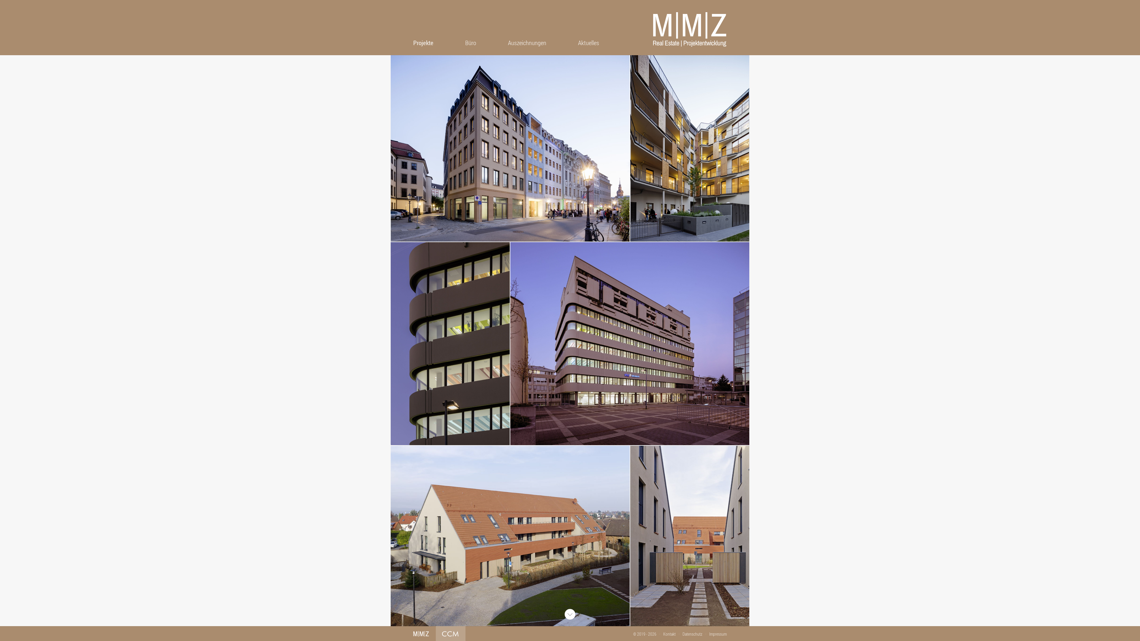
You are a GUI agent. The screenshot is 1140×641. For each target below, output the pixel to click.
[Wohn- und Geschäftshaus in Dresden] (510, 148)
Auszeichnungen (527, 43)
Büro (470, 43)
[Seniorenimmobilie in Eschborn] (510, 536)
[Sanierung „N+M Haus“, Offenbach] (450, 343)
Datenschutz (692, 634)
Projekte (423, 43)
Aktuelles (588, 43)
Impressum (718, 634)
